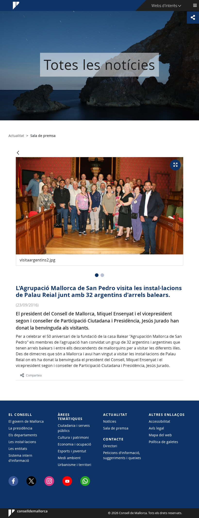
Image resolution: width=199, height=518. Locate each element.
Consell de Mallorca (23, 513)
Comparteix (34, 375)
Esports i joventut (72, 451)
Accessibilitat (159, 421)
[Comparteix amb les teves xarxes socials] (193, 17)
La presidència (20, 428)
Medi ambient (69, 457)
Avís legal (156, 428)
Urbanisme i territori (74, 464)
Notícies (109, 421)
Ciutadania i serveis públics (74, 428)
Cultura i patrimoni (73, 437)
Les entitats (17, 448)
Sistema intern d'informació (20, 458)
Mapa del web (160, 435)
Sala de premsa (115, 428)
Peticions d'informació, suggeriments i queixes (122, 455)
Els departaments (22, 435)
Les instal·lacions (22, 441)
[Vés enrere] (18, 153)
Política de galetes (163, 441)
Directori (110, 446)
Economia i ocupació (74, 444)
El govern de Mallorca (26, 421)
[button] (97, 275)
